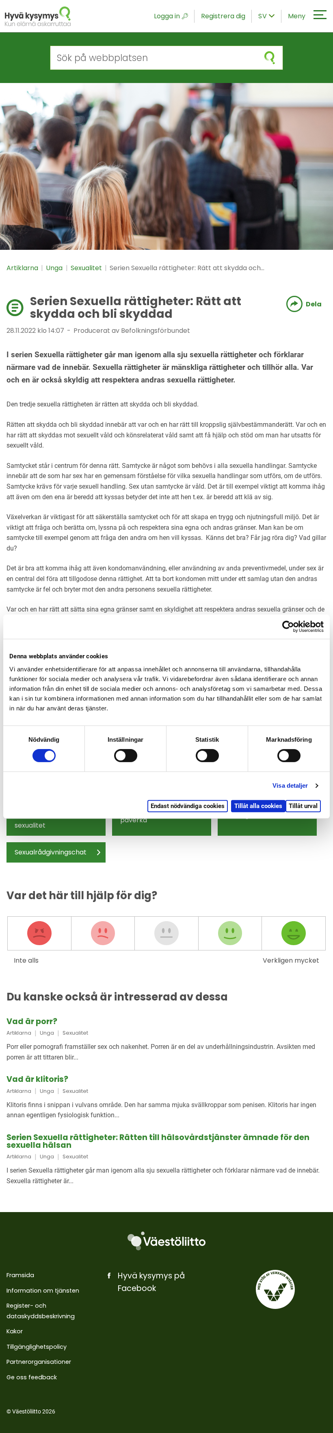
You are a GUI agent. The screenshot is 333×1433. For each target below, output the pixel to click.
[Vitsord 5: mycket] (294, 933)
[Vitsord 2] (103, 933)
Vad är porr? (31, 1021)
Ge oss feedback (31, 1377)
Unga (55, 268)
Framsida (20, 1275)
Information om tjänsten (42, 1291)
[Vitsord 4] (230, 933)
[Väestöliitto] (166, 1241)
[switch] (125, 755)
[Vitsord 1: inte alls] (39, 933)
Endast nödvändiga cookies (188, 806)
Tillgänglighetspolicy (36, 1347)
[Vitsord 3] (166, 933)
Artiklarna (23, 268)
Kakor (14, 1331)
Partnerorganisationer (38, 1362)
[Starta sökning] (270, 58)
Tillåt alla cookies (258, 806)
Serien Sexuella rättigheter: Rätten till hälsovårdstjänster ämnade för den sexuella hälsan (157, 1141)
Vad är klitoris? (37, 1079)
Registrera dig (223, 16)
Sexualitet (87, 268)
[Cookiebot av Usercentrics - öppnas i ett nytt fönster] (288, 626)
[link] (166, 1040)
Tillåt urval (303, 806)
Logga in (167, 16)
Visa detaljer (290, 785)
